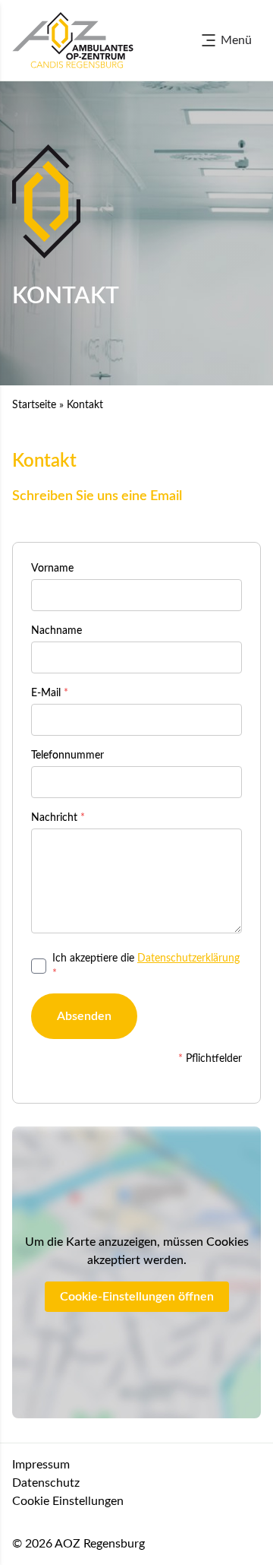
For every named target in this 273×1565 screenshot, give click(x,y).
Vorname (52, 568)
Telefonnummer (67, 755)
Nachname (56, 631)
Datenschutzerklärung (188, 958)
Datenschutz (46, 1483)
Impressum (41, 1465)
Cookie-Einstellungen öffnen (137, 1297)
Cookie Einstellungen (68, 1501)
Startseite (34, 405)
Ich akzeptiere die (146, 966)
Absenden (84, 1016)
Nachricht (58, 818)
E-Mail (49, 693)
